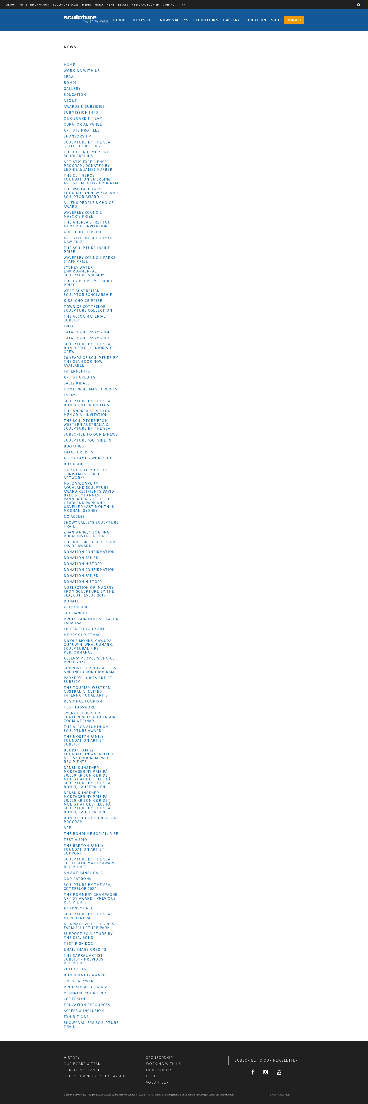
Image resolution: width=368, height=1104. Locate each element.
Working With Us (82, 70)
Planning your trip (85, 992)
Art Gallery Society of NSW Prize (88, 239)
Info (68, 326)
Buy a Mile (75, 464)
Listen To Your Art (84, 628)
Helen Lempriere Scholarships (96, 1076)
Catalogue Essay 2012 (86, 338)
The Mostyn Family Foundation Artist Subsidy (84, 740)
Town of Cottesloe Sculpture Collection (88, 308)
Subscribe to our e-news (91, 434)
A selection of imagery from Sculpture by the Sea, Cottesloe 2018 (89, 591)
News (110, 4)
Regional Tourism (145, 4)
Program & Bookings (86, 986)
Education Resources (87, 1004)
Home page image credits (90, 389)
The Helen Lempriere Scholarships (86, 153)
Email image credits (85, 949)
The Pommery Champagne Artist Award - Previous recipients (91, 898)
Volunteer (75, 968)
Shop (276, 19)
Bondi (119, 19)
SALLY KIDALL (77, 383)
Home (69, 64)
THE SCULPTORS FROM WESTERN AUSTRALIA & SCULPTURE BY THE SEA (87, 424)
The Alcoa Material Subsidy (85, 318)
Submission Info (81, 112)
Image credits (78, 452)
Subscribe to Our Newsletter (266, 1060)
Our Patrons (77, 878)
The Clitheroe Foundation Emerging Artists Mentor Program (91, 179)
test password (80, 707)
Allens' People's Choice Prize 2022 (89, 660)
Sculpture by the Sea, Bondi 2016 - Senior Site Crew (89, 347)
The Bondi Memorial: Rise (91, 833)
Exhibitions (206, 19)
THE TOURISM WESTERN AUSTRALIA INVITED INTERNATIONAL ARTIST (87, 691)
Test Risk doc (78, 943)
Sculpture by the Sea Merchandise (87, 916)
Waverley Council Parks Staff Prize (89, 259)
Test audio (75, 839)
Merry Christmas (82, 634)
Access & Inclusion (84, 1010)
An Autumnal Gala (83, 872)
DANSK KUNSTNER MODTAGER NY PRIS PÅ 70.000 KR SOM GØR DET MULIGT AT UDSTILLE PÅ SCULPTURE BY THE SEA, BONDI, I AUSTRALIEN (88, 777)
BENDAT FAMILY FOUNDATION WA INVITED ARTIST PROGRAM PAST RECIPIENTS (88, 756)
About (11, 4)
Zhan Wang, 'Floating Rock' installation (86, 534)
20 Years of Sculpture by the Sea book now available (91, 361)
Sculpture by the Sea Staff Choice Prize (87, 144)
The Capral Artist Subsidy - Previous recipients (83, 959)
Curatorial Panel (82, 1069)
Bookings (74, 446)
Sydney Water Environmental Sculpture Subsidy (84, 271)
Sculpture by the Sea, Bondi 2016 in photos (88, 403)
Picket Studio (283, 1094)
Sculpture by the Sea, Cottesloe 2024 (88, 886)
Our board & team (83, 118)
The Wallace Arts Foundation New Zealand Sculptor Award (91, 192)
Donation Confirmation (89, 551)
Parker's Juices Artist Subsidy (88, 679)
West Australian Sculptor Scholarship (88, 292)
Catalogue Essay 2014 (86, 332)
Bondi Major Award (85, 974)
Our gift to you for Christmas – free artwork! (85, 473)
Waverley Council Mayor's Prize (83, 214)
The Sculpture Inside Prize (87, 249)
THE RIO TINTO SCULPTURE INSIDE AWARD (91, 543)
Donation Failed (81, 557)
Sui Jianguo (76, 613)
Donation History (83, 563)
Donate (294, 19)
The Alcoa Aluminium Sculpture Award (86, 728)
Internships (77, 371)
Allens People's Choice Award (89, 204)
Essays (123, 4)
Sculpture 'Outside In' (88, 440)
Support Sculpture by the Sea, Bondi (88, 935)
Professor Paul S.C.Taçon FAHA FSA (91, 621)
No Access (74, 516)
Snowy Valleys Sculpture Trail (91, 524)
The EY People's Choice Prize (88, 282)
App (182, 4)
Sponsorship (77, 136)
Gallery (231, 19)
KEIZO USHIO (76, 607)
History (72, 1057)
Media (86, 4)
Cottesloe (142, 19)
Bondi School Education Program (90, 819)
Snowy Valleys (173, 19)
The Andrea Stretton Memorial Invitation (87, 224)
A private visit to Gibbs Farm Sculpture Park (89, 925)
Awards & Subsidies (84, 106)
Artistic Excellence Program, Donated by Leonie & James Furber (88, 165)
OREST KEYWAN (79, 980)
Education (255, 19)
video (99, 4)
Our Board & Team (82, 1063)
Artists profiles (82, 130)
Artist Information (34, 4)
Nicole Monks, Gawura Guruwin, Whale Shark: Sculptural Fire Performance (88, 646)
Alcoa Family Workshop (89, 458)
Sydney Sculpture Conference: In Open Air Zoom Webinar (90, 717)
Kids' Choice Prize (83, 231)
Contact (169, 4)
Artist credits (79, 377)
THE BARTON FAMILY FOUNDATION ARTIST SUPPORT (84, 849)
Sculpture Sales (66, 4)
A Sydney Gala (78, 908)
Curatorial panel (83, 124)
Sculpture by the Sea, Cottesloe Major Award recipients (90, 863)
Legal (70, 76)
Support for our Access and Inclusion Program (90, 669)
